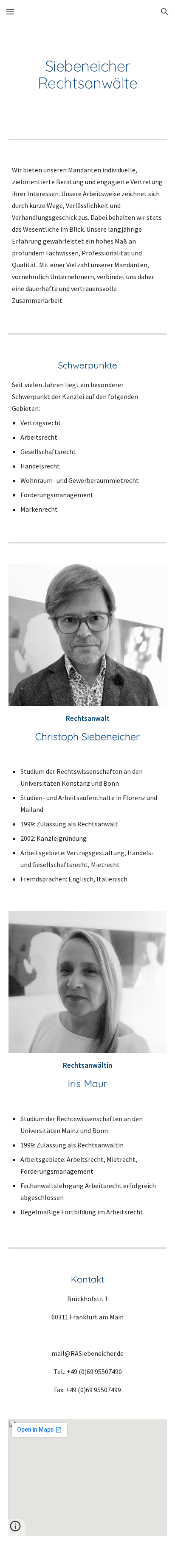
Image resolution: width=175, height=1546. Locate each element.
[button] (10, 11)
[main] (87, 74)
